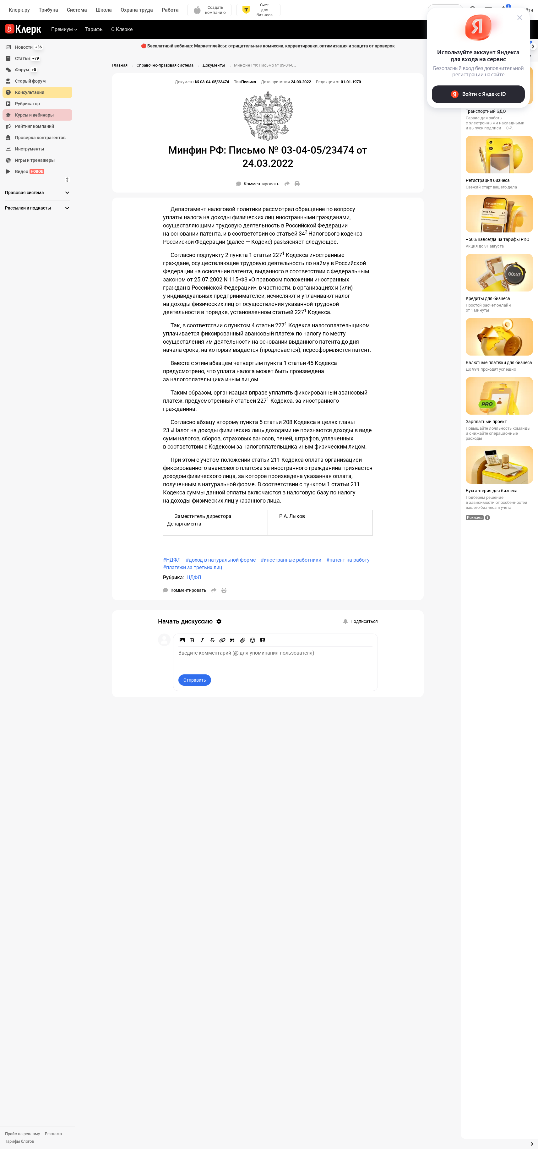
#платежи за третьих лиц (192, 567)
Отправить (194, 680)
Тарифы (94, 29)
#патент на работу (348, 560)
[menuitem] (37, 47)
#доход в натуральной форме (221, 560)
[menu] (40, 109)
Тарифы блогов (19, 1141)
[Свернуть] (530, 1143)
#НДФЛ (172, 560)
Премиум (62, 29)
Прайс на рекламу (22, 1133)
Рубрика (173, 577)
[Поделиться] (287, 183)
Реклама (53, 1133)
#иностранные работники (291, 560)
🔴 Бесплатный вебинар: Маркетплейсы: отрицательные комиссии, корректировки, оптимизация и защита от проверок (268, 45)
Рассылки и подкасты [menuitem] (28, 207)
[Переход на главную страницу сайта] (23, 29)
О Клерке (122, 29)
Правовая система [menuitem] (24, 192)
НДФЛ (194, 577)
